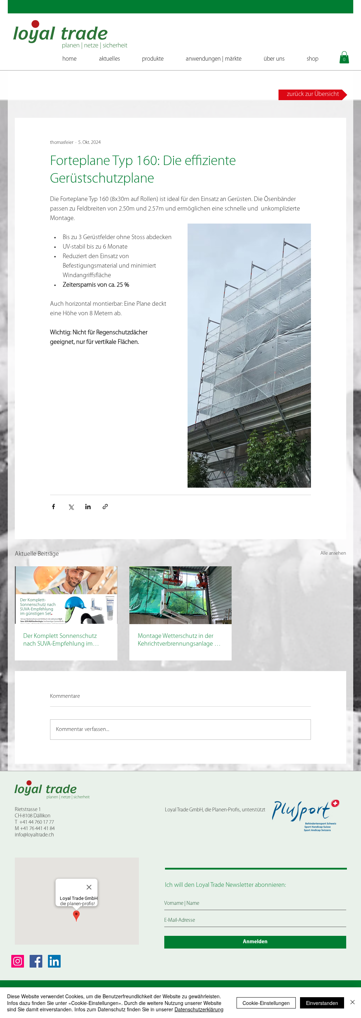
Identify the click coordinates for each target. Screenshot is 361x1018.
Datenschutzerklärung (199, 1009)
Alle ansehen (333, 553)
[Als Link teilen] (105, 506)
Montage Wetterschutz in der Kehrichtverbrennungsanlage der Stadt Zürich (180, 640)
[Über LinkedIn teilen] (88, 506)
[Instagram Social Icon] (17, 961)
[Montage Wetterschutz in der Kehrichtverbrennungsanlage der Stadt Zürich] (180, 595)
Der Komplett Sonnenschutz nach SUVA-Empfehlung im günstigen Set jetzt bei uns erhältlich (60, 640)
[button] (344, 57)
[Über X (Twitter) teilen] (70, 506)
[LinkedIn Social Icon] (54, 961)
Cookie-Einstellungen (266, 1002)
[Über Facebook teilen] (53, 506)
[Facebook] (36, 961)
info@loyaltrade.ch (34, 835)
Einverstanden (322, 1002)
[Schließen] (352, 1002)
